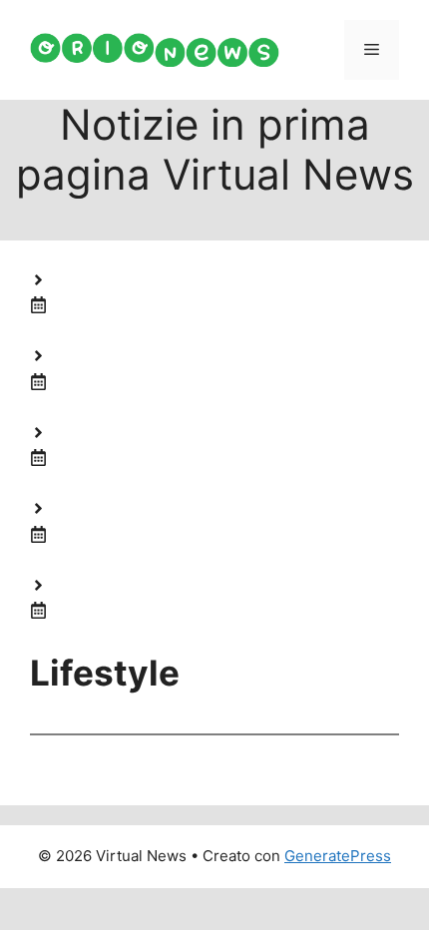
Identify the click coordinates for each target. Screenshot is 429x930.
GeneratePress (337, 855)
